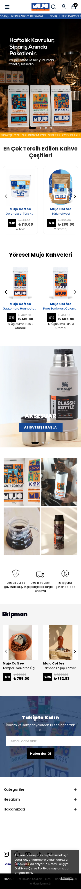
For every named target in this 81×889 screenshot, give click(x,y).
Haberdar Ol (40, 753)
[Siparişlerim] (63, 7)
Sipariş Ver (40, 78)
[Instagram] (6, 854)
